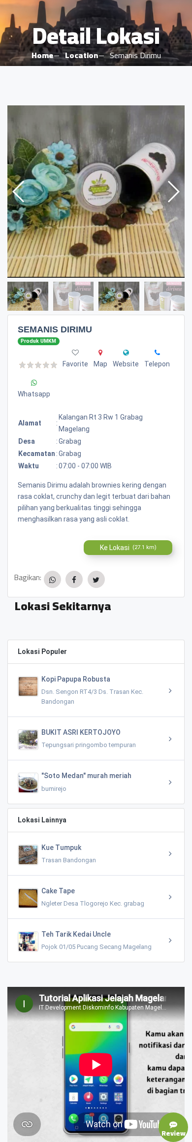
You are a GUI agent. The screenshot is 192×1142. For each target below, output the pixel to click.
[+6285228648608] (157, 353)
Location (81, 55)
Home (42, 55)
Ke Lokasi (128, 548)
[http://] (126, 353)
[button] (173, 191)
